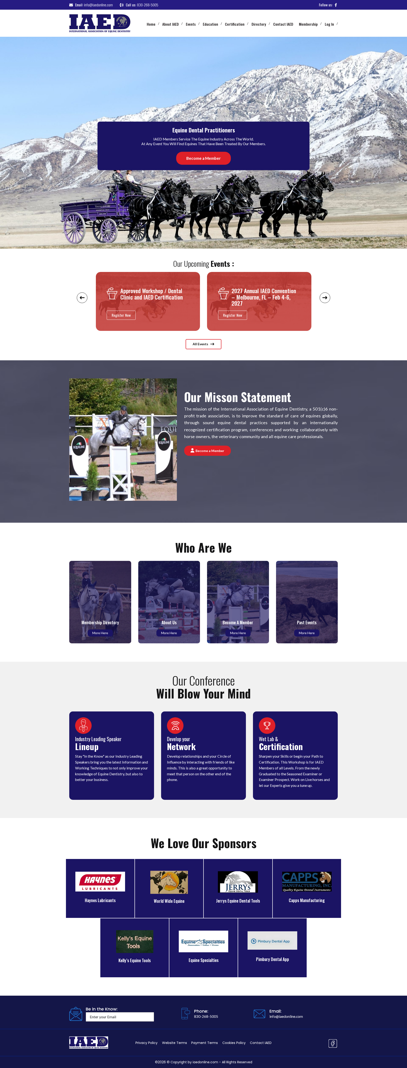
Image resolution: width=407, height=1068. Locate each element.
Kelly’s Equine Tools (134, 960)
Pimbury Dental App (272, 959)
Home (151, 24)
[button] (82, 311)
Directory (259, 24)
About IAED (170, 24)
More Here (100, 633)
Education (210, 24)
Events (191, 24)
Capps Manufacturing (307, 900)
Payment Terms (204, 1042)
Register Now (121, 315)
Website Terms (174, 1042)
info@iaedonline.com (98, 4)
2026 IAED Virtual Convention (152, 291)
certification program (227, 429)
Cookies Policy (234, 1042)
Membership (308, 24)
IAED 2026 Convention (256, 291)
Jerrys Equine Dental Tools (238, 901)
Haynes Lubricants (100, 900)
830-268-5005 (147, 4)
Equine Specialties (204, 960)
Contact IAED (283, 24)
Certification (234, 24)
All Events (201, 344)
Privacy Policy (146, 1042)
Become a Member (203, 158)
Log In (329, 24)
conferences (261, 429)
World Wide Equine (169, 901)
